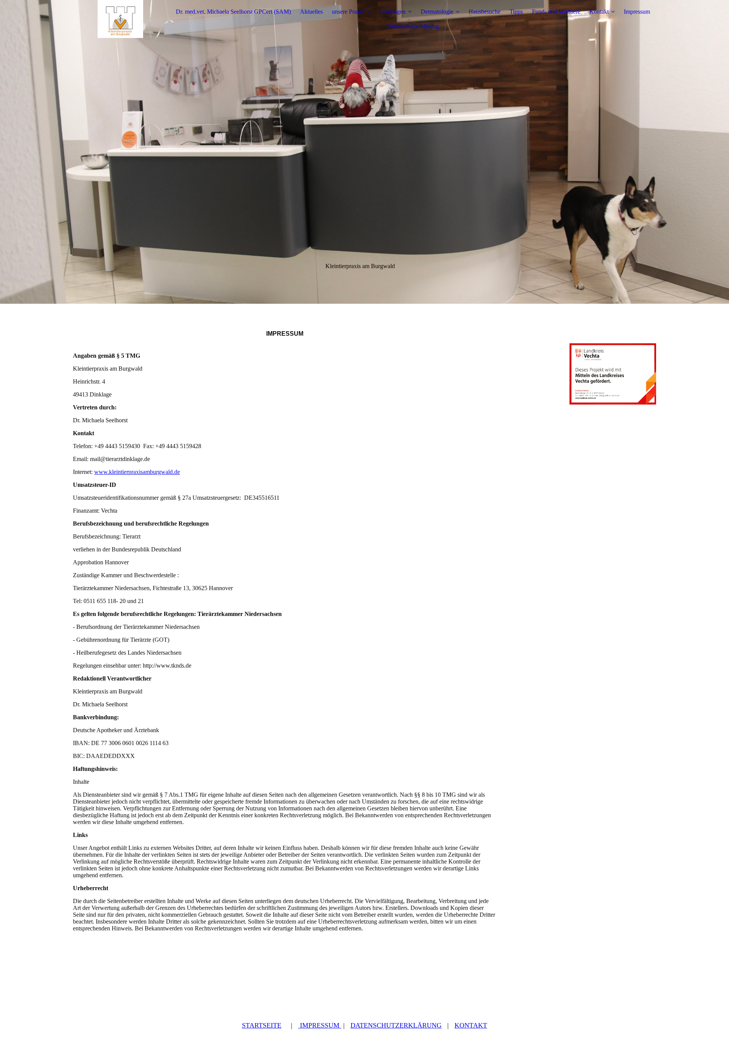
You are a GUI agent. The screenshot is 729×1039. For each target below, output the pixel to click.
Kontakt (599, 11)
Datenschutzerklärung (413, 26)
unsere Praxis (348, 11)
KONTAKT (470, 1025)
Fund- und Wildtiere (556, 11)
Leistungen (392, 11)
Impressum (637, 11)
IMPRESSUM (319, 1025)
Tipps (516, 11)
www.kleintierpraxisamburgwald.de (137, 472)
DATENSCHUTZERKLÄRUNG (396, 1025)
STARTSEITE (261, 1025)
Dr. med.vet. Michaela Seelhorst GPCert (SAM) (233, 11)
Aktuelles (311, 11)
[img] (120, 19)
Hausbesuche (484, 11)
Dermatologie (437, 11)
